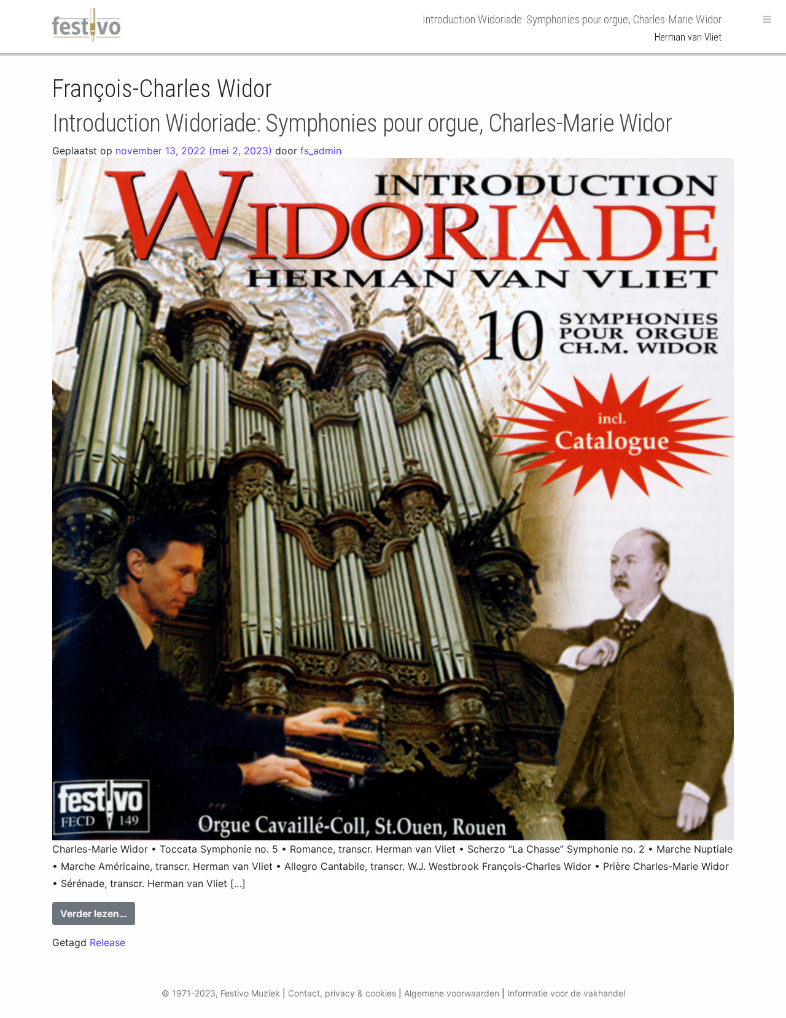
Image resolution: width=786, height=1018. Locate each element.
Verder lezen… (97, 913)
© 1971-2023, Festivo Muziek (220, 993)
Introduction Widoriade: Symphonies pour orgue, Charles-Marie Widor (362, 123)
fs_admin (320, 150)
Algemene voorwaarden (451, 993)
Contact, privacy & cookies (342, 993)
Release (107, 942)
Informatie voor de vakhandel (566, 993)
